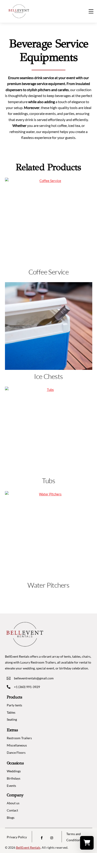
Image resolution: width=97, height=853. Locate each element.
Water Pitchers (48, 585)
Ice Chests (48, 376)
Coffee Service (48, 272)
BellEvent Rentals (28, 847)
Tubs (48, 480)
